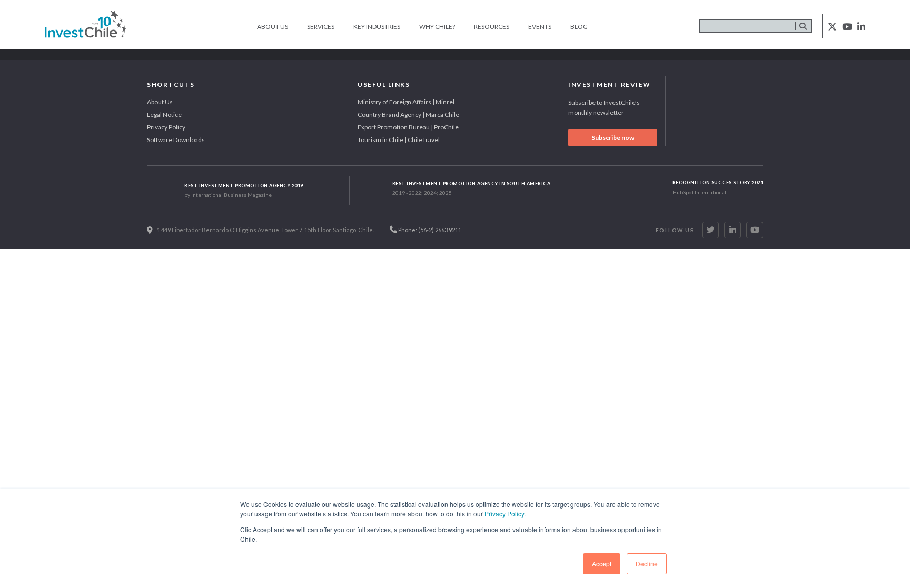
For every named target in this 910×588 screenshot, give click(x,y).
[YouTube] (754, 230)
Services (320, 27)
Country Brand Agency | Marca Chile (408, 114)
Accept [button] (601, 563)
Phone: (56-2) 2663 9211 (429, 229)
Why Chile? (437, 27)
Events (539, 27)
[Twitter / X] (710, 230)
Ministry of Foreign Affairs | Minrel (406, 102)
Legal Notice (164, 114)
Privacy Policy (504, 513)
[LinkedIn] (732, 230)
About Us (272, 27)
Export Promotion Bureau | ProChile (408, 127)
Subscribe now (612, 138)
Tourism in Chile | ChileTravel (399, 140)
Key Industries (376, 27)
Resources (491, 27)
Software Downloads (176, 140)
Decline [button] (647, 563)
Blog (579, 27)
